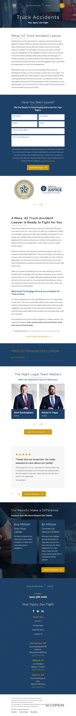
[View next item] (40, 204)
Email (41, 123)
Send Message (36, 168)
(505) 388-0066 (38, 596)
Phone (14, 123)
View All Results (51, 570)
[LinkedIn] (42, 611)
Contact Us (38, 634)
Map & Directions (38, 655)
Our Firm (38, 621)
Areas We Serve (38, 630)
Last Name (43, 116)
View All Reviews (32, 494)
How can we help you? (20, 137)
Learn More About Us (36, 432)
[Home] (38, 6)
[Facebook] (33, 611)
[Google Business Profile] (38, 611)
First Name (16, 116)
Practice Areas (38, 625)
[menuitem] (38, 357)
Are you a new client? (20, 130)
